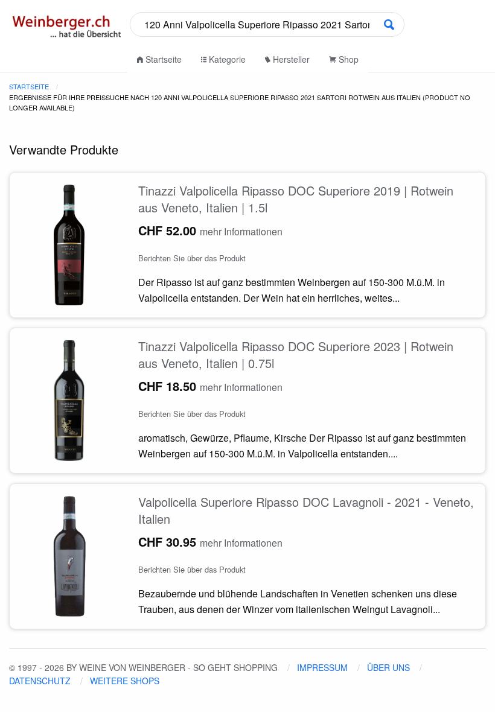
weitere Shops (124, 681)
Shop (347, 59)
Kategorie (226, 59)
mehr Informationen (241, 231)
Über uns (388, 667)
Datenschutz (40, 681)
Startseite (162, 59)
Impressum (322, 667)
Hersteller (290, 59)
